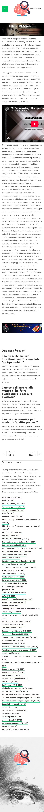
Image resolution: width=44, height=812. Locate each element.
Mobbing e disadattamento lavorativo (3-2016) (21, 609)
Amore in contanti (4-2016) (13, 510)
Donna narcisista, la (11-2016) (14, 564)
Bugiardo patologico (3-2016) (14, 545)
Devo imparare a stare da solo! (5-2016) (18, 561)
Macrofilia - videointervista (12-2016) (17, 599)
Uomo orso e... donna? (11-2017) (15, 723)
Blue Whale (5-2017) (10, 536)
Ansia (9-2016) (8, 501)
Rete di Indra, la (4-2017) (12, 675)
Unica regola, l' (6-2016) (12, 720)
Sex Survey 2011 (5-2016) (12, 685)
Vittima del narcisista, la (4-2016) (15, 729)
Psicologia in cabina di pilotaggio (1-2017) (19, 650)
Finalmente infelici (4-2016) (13, 577)
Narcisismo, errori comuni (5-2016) (16, 621)
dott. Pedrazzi (35, 9)
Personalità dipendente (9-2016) (15, 634)
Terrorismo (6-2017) (10, 714)
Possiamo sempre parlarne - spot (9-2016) (19, 637)
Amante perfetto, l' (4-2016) (13, 504)
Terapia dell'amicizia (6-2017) (14, 710)
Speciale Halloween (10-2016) (14, 704)
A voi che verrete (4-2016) (12, 516)
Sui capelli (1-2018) (9, 707)
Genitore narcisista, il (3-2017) (14, 583)
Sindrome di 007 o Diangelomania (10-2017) (20, 694)
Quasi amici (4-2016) (10, 653)
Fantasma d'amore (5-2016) (13, 574)
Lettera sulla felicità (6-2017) (14, 593)
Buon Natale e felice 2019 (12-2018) (16, 551)
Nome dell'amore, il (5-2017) (13, 625)
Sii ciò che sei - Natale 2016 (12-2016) (17, 688)
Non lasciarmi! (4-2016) (12, 628)
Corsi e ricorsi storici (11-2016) (14, 555)
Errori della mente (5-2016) (13, 570)
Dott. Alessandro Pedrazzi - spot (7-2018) (19, 567)
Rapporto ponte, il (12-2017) (13, 669)
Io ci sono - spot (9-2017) (12, 586)
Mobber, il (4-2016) (10, 605)
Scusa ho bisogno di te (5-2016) (15, 679)
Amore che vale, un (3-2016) (13, 507)
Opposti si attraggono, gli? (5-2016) (17, 631)
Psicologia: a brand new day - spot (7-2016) (20, 647)
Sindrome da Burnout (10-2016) (15, 691)
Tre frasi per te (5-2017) (11, 717)
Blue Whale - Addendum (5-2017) (15, 539)
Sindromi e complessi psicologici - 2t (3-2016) (21, 701)
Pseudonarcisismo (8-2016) (13, 644)
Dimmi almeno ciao (32, 453)
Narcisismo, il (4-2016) (11, 612)
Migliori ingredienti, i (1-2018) (14, 602)
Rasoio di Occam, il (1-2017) (13, 672)
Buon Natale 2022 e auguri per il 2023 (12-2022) (22, 548)
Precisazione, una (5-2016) (13, 640)
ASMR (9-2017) (8, 513)
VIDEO (12, 453)
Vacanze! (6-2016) (9, 726)
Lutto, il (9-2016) (9, 596)
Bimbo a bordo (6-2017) (12, 532)
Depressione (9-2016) (11, 558)
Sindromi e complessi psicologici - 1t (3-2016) (21, 698)
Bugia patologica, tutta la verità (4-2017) (19, 542)
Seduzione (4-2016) (10, 682)
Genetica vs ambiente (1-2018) (14, 580)
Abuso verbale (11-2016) (11, 497)
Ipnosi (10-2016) (8, 590)
